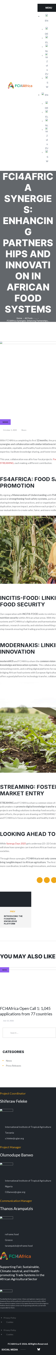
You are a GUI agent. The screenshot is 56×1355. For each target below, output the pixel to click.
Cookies (9, 1322)
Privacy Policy (10, 1318)
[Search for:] (29, 1032)
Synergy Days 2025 (16, 843)
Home (19, 318)
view (29, 983)
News (5, 422)
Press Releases (13, 1065)
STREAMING (7, 463)
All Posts (29, 318)
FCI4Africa (13, 1344)
